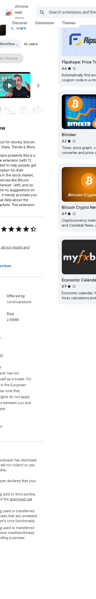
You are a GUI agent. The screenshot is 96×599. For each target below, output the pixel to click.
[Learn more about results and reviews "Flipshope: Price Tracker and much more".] (74, 68)
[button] (9, 85)
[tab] (20, 23)
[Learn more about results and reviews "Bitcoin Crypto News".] (74, 214)
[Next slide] (38, 85)
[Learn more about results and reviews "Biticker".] (74, 141)
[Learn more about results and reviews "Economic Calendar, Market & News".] (74, 286)
